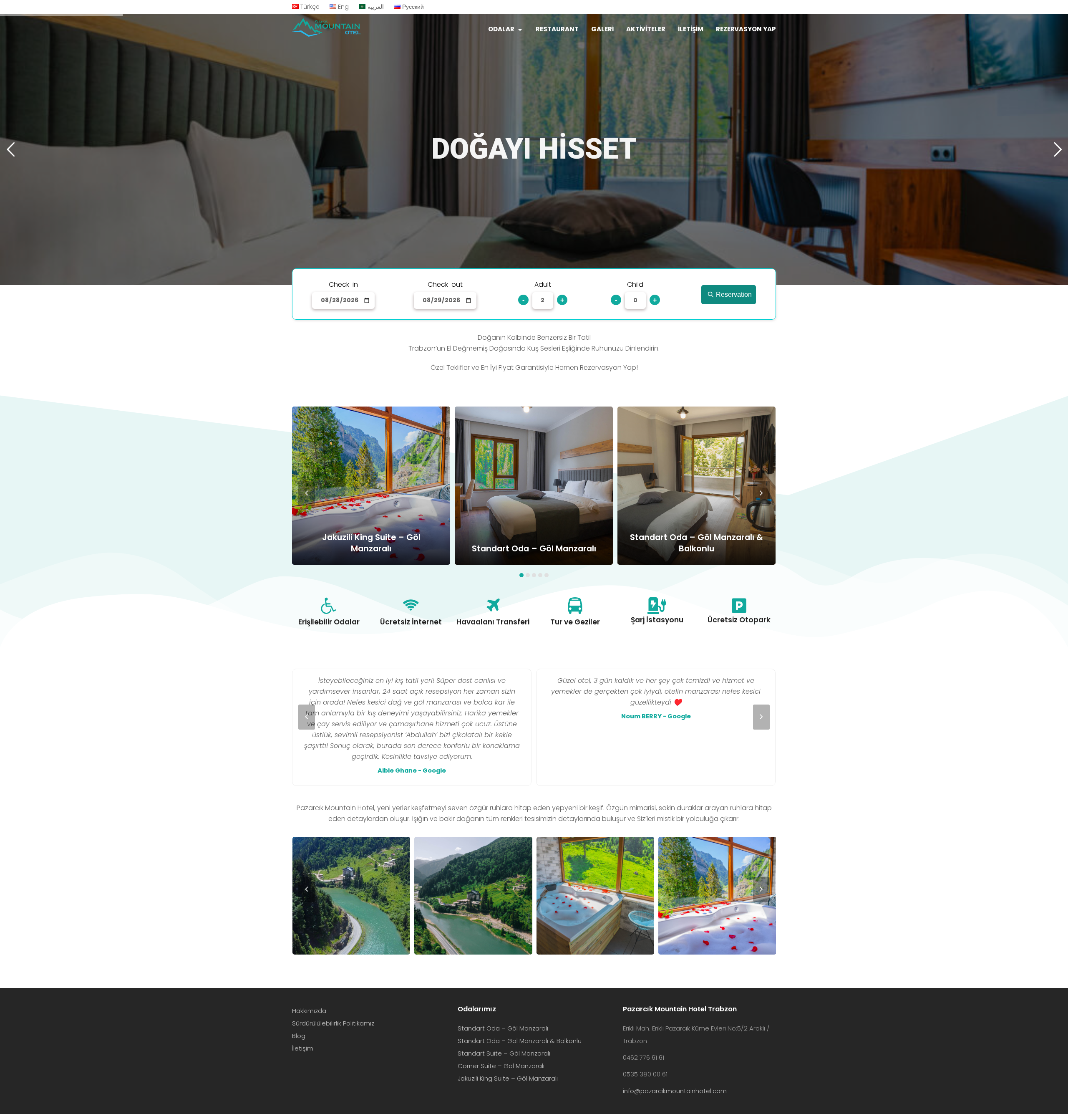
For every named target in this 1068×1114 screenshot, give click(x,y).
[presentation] (306, 493)
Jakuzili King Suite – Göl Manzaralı (508, 1078)
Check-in (343, 284)
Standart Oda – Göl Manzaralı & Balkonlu (520, 1040)
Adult (542, 284)
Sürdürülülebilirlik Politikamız (333, 1023)
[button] (521, 575)
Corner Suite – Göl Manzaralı (501, 1065)
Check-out (445, 284)
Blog (298, 1035)
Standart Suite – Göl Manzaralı (504, 1053)
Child (635, 284)
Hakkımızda (309, 1010)
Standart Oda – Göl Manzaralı (503, 1028)
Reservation (734, 294)
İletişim (302, 1048)
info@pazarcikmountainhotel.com (675, 1090)
